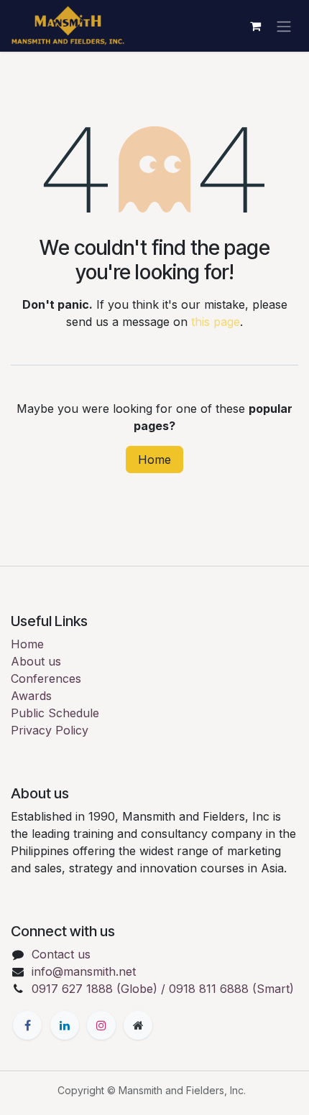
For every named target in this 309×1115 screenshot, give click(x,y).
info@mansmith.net (84, 971)
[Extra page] (138, 1025)
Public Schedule (55, 713)
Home (154, 459)
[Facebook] (27, 1025)
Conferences (46, 678)
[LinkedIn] (64, 1025)
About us (36, 661)
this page (215, 321)
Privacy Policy (49, 730)
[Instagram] (101, 1025)
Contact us (61, 954)
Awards (31, 696)
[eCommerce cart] (255, 25)
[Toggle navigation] (283, 26)
